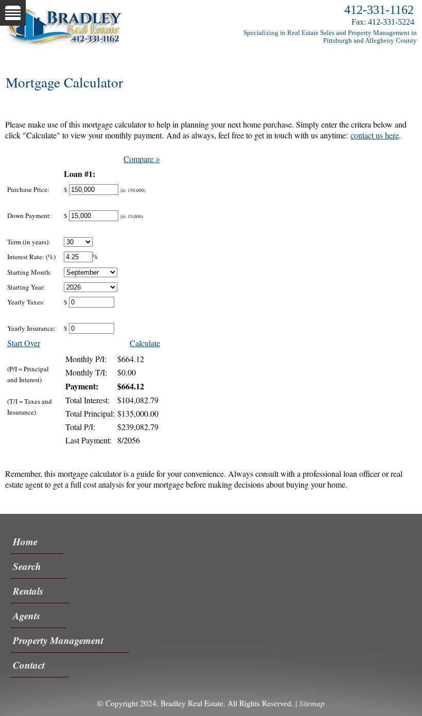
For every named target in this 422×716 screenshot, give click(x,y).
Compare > (142, 158)
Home (25, 541)
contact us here (374, 135)
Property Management (58, 640)
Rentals (28, 591)
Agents (26, 615)
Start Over (23, 342)
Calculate (145, 342)
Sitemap (312, 703)
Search (27, 566)
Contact (29, 665)
